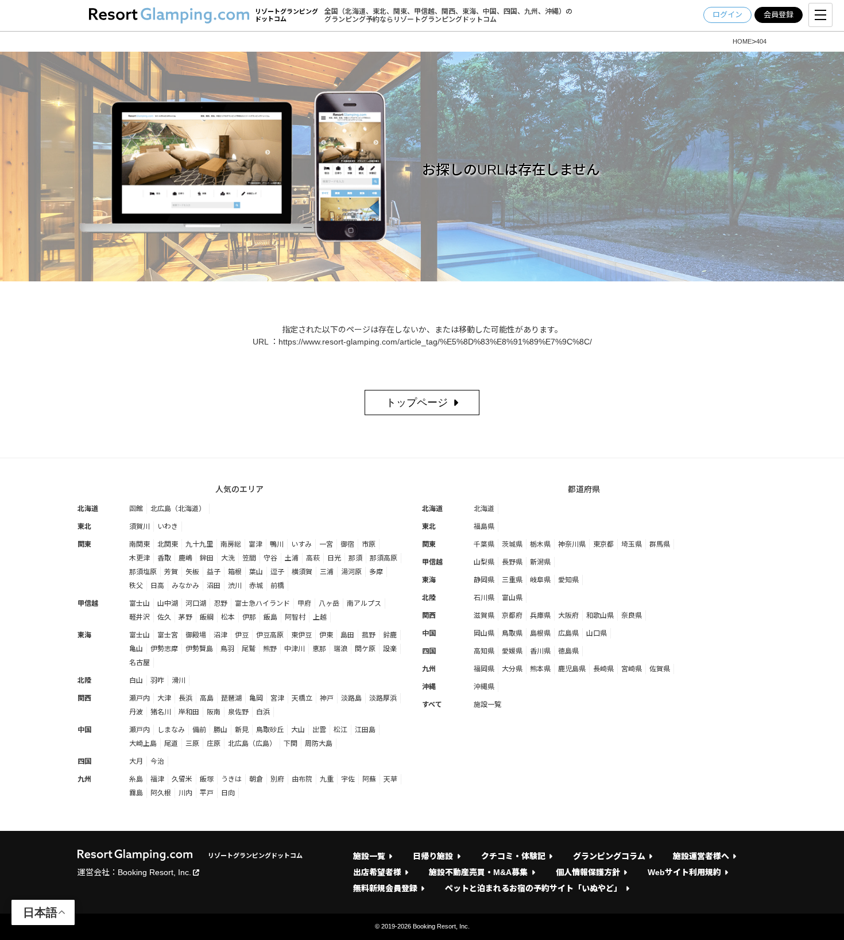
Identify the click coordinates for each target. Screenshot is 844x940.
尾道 (171, 744)
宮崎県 (631, 669)
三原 (192, 744)
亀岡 (256, 698)
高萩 (313, 558)
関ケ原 (365, 649)
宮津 (277, 698)
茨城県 (512, 544)
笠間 (249, 558)
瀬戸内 (139, 698)
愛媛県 (512, 651)
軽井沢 (139, 617)
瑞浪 (340, 649)
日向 (228, 793)
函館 (136, 509)
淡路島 (351, 698)
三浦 (327, 572)
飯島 (270, 617)
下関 (290, 744)
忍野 (220, 603)
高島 (207, 698)
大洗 (228, 558)
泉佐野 (238, 712)
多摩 (376, 572)
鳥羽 (227, 649)
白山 (136, 680)
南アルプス (364, 603)
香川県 (540, 651)
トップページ (417, 402)
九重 (327, 779)
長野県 (512, 562)
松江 (340, 730)
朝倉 (256, 779)
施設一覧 (487, 705)
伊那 (249, 617)
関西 (84, 698)
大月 (136, 761)
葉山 (256, 572)
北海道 (88, 509)
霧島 (136, 793)
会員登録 (778, 14)
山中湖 (167, 603)
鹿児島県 (572, 669)
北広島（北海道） (178, 509)
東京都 (603, 544)
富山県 (512, 598)
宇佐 (348, 779)
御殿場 (195, 635)
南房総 (230, 544)
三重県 (512, 580)
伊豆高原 (270, 635)
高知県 (484, 651)
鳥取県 (512, 633)
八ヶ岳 (329, 603)
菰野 (368, 635)
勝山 (220, 730)
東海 (84, 635)
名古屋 (139, 663)
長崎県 (603, 669)
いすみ (301, 544)
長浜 (185, 698)
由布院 (302, 779)
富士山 (139, 603)
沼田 (213, 586)
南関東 (139, 544)
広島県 (568, 633)
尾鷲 (248, 649)
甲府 (304, 603)
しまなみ (171, 730)
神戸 (327, 698)
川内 (185, 793)
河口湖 (195, 603)
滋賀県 (484, 616)
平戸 (207, 793)
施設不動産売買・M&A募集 (478, 872)
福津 (157, 779)
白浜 (263, 712)
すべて (432, 705)
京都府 (512, 616)
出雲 (319, 730)
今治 (157, 761)
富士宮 (167, 635)
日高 (157, 586)
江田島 (365, 730)
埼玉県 (631, 544)
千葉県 (484, 544)
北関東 (167, 544)
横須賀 (302, 572)
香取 (164, 558)
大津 (164, 698)
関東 (84, 544)
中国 (84, 730)
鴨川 (277, 544)
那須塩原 (143, 572)
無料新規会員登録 (385, 888)
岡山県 (484, 633)
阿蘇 (369, 779)
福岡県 (484, 669)
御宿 (347, 544)
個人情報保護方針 (588, 872)
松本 (228, 617)
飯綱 (207, 617)
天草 (390, 779)
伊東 (326, 635)
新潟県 (540, 562)
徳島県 (568, 651)
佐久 (164, 617)
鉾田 (207, 558)
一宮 (326, 544)
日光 (334, 558)
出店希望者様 (377, 872)
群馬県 (659, 544)
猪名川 (160, 712)
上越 (320, 617)
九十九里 (199, 544)
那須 (355, 558)
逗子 (277, 572)
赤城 (256, 586)
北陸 (84, 680)
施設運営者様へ (701, 856)
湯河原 (351, 572)
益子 (213, 572)
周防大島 (318, 744)
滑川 (178, 680)
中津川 (294, 649)
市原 (368, 544)
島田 (347, 635)
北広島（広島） (252, 744)
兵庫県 (540, 616)
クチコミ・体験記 (513, 856)
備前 (199, 730)
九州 (84, 779)
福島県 (484, 527)
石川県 (484, 598)
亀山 (136, 649)
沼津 (220, 635)
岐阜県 (540, 580)
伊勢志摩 (164, 649)
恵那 (319, 649)
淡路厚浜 (383, 698)
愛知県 (568, 580)
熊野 (270, 649)
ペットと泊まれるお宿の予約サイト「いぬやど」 (533, 888)
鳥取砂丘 (270, 730)
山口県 (596, 633)
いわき (167, 527)
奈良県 (631, 616)
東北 (84, 527)
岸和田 (189, 712)
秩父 (136, 586)
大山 (298, 730)
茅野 (185, 617)
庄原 (213, 744)
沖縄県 (484, 687)
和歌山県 (600, 616)
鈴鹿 (390, 635)
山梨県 (484, 562)
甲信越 (88, 603)
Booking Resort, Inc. (154, 872)
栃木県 (540, 544)
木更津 (139, 558)
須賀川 (139, 527)
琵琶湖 (231, 698)
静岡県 (484, 580)
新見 (242, 730)
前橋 (277, 586)
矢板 (192, 572)
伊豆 (242, 635)
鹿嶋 (185, 558)
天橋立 (302, 698)
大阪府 (568, 616)
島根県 (540, 633)
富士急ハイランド (262, 603)
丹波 (136, 712)
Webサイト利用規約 (684, 872)
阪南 (213, 712)
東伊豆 (301, 635)
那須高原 (383, 558)
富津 (255, 544)
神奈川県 (572, 544)
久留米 (182, 779)
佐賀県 (659, 669)
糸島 (136, 779)
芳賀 (171, 572)
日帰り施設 (433, 856)
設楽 (390, 649)
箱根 (235, 572)
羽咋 (157, 680)
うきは (231, 779)
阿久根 (160, 793)
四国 (84, 761)
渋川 (235, 586)
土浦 (292, 558)
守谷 (270, 558)
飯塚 (207, 779)
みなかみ (185, 586)
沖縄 (429, 687)
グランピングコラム (609, 856)
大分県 (512, 669)
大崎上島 (143, 744)
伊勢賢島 (199, 649)
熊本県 (540, 669)
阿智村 (295, 617)
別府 (277, 779)
